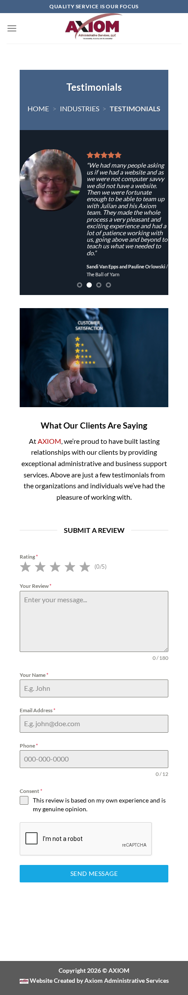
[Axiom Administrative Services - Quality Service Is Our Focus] (94, 28)
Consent (31, 791)
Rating (29, 556)
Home (38, 108)
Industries (79, 108)
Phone (29, 745)
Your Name (34, 675)
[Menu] (12, 28)
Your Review (36, 586)
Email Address (38, 710)
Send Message (94, 873)
